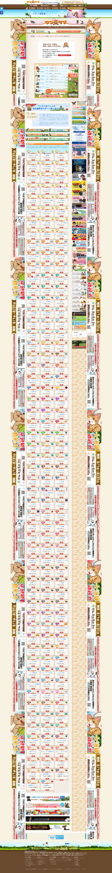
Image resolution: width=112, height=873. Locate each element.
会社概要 (76, 859)
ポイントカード (53, 862)
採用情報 (76, 861)
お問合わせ (40, 864)
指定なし (52, 73)
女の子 (59, 73)
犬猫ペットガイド (29, 860)
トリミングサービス (41, 859)
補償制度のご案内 (41, 861)
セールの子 (65, 81)
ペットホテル (40, 860)
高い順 (60, 81)
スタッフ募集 (77, 865)
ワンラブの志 (77, 860)
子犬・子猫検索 (28, 859)
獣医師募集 (77, 864)
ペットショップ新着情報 (67, 859)
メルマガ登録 (53, 861)
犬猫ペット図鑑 (28, 861)
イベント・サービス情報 (67, 860)
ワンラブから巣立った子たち (30, 864)
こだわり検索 (28, 865)
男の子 (56, 73)
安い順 (56, 81)
